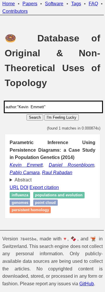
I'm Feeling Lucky (61, 117)
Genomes (20, 202)
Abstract (23, 179)
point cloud (45, 202)
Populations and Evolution (59, 195)
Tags (76, 3)
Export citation (44, 187)
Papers (29, 3)
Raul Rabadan (57, 172)
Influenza (20, 195)
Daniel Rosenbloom (71, 164)
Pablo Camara (25, 172)
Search (35, 117)
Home (8, 3)
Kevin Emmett (26, 164)
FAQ (93, 3)
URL (14, 187)
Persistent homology (30, 210)
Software (54, 3)
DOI (24, 187)
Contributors (15, 11)
